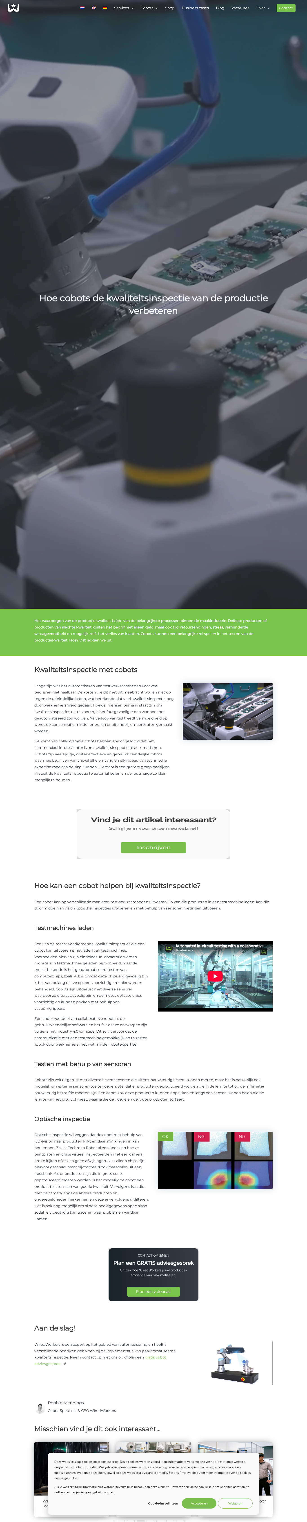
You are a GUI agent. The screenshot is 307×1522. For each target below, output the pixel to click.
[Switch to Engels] (93, 8)
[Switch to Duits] (105, 8)
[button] (286, 8)
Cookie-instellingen (163, 1503)
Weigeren (235, 1503)
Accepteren (199, 1503)
